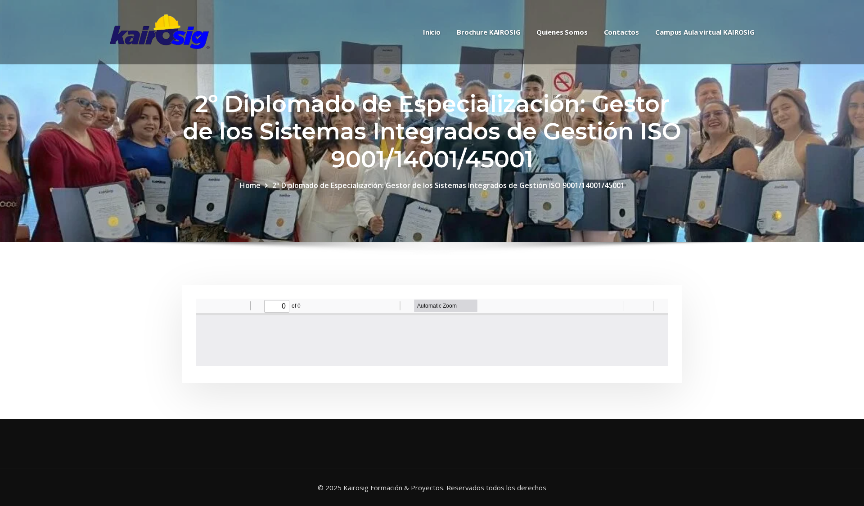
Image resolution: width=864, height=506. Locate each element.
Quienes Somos (561, 31)
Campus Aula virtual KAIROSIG (705, 31)
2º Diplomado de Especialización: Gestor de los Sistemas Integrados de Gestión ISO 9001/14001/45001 (448, 185)
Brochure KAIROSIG (488, 31)
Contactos (621, 31)
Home (250, 185)
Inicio (432, 31)
